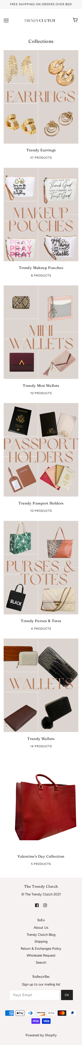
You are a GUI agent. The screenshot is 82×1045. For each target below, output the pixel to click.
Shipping (41, 941)
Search (41, 962)
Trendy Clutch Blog (41, 935)
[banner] (40, 20)
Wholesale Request (41, 955)
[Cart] (76, 20)
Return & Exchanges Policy (41, 949)
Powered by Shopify (41, 1035)
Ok (67, 995)
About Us (41, 928)
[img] (37, 904)
